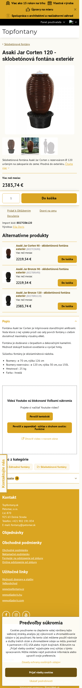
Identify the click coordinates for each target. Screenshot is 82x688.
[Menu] (74, 31)
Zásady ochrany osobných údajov (41, 662)
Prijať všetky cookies (41, 672)
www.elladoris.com (13, 600)
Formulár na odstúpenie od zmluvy (22, 558)
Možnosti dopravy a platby (17, 579)
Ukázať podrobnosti (41, 681)
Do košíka (49, 198)
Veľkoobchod (9, 583)
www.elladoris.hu (12, 594)
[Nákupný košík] (65, 31)
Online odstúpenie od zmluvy (19, 562)
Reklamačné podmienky (16, 554)
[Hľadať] (56, 31)
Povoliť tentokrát (40, 416)
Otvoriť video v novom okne (41, 438)
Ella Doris (18, 227)
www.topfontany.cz (13, 589)
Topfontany (19, 32)
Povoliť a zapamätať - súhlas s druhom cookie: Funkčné (39, 428)
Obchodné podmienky (15, 550)
